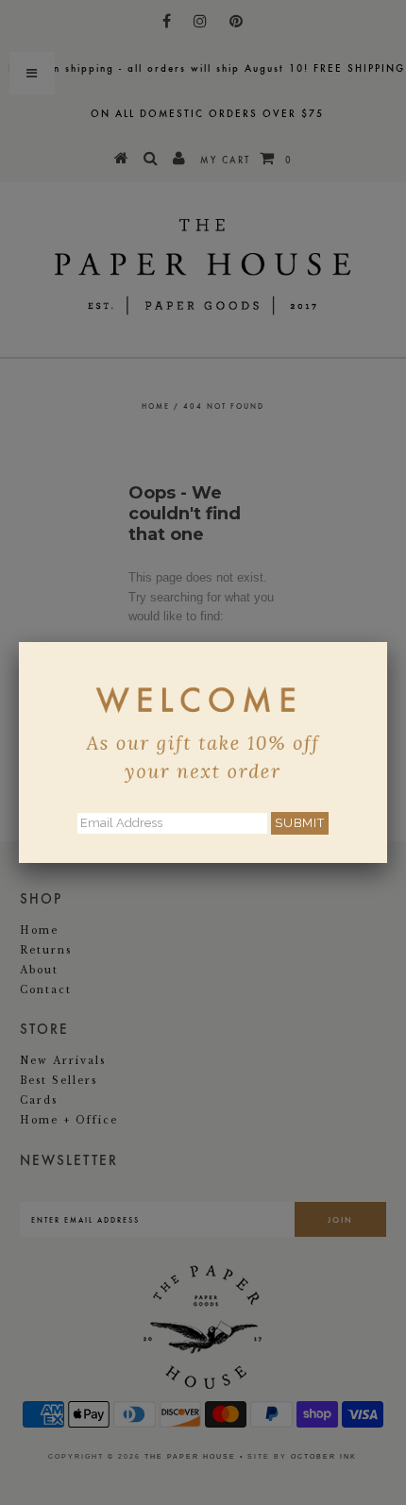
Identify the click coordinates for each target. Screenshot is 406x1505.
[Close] (387, 642)
